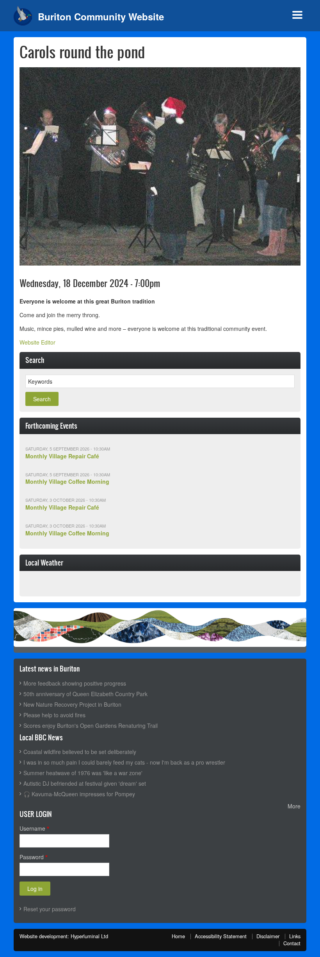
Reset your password (49, 909)
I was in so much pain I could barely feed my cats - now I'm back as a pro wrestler (124, 762)
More (294, 806)
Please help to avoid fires (54, 715)
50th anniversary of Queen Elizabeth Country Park (85, 694)
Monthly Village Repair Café (62, 456)
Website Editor (37, 342)
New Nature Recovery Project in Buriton (72, 704)
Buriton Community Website (101, 16)
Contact (291, 943)
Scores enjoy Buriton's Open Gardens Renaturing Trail (90, 725)
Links (294, 936)
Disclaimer (267, 936)
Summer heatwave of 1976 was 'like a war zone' (82, 773)
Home (178, 936)
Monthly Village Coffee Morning (67, 481)
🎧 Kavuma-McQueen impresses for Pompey (79, 794)
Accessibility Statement (221, 936)
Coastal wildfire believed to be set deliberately (79, 752)
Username (32, 828)
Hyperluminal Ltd (89, 936)
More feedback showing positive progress (74, 683)
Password (32, 857)
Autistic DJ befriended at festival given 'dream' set (84, 783)
